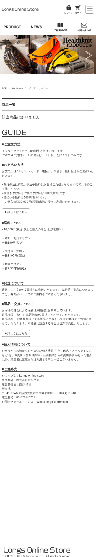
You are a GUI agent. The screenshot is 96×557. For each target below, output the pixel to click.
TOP (4, 88)
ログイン (68, 12)
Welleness (17, 88)
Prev (6, 55)
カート (78, 12)
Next (89, 55)
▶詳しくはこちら (15, 212)
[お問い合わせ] (84, 27)
